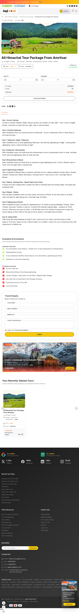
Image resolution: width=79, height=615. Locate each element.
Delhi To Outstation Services (10, 525)
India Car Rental (59, 579)
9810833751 (12, 564)
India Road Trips (6, 522)
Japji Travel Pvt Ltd (30, 599)
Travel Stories (16, 584)
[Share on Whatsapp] (15, 106)
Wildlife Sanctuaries (8, 494)
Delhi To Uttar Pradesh (50, 582)
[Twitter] (67, 6)
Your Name (11, 303)
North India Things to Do (9, 492)
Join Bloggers (24, 601)
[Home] (2, 17)
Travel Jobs (50, 584)
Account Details (27, 579)
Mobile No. (11, 314)
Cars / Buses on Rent (47, 519)
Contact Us (44, 528)
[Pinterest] (76, 6)
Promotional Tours (39, 584)
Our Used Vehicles (46, 579)
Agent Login (69, 579)
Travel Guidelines (47, 587)
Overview (5, 112)
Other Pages (44, 530)
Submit (39, 334)
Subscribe (33, 548)
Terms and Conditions (21, 330)
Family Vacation (6, 502)
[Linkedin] (42, 461)
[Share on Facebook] (10, 106)
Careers (36, 579)
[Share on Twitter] (8, 106)
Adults (6, 76)
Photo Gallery (6, 519)
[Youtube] (74, 6)
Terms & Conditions (12, 601)
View (19, 434)
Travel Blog (5, 530)
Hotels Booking (45, 514)
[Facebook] (70, 6)
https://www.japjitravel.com (17, 559)
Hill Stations (5, 486)
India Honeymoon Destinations (11, 500)
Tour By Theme (6, 528)
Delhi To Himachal (36, 582)
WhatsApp (74, 67)
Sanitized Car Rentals (8, 587)
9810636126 (11, 561)
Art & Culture (5, 497)
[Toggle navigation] (76, 11)
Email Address (12, 308)
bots (39, 306)
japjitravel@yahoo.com (14, 567)
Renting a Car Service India (10, 478)
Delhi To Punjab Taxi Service (10, 514)
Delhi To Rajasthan (23, 582)
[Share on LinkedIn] (12, 106)
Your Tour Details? (14, 320)
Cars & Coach (16, 579)
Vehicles (13, 582)
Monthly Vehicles (27, 584)
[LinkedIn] (72, 6)
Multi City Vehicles (7, 533)
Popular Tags (6, 584)
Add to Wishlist (8, 20)
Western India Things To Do (10, 481)
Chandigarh (36, 587)
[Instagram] (62, 461)
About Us (43, 525)
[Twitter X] (3, 461)
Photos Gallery (58, 587)
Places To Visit (45, 522)
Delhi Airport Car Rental (23, 587)
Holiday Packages (46, 517)
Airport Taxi (5, 582)
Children (44, 76)
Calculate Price (40, 98)
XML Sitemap (34, 601)
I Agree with (17, 330)
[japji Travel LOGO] (9, 11)
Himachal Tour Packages (27, 17)
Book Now (70, 368)
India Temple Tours (7, 489)
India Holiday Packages (11, 17)
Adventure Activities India (9, 484)
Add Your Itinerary (7, 535)
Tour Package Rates (8, 517)
